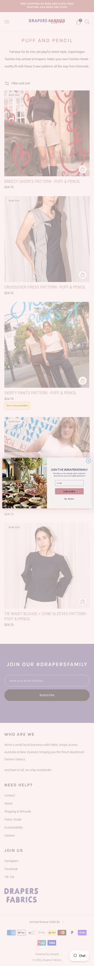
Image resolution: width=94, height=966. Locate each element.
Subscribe (69, 491)
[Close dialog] (88, 461)
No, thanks (69, 499)
